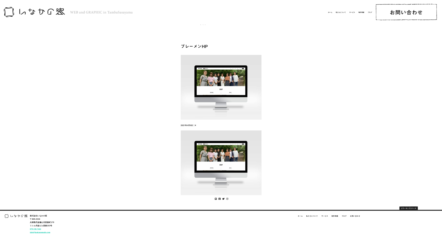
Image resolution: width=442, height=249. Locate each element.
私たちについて (341, 12)
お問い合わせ (355, 216)
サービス (352, 12)
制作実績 (361, 12)
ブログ (370, 12)
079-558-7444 (35, 229)
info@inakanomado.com (40, 232)
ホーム (330, 12)
